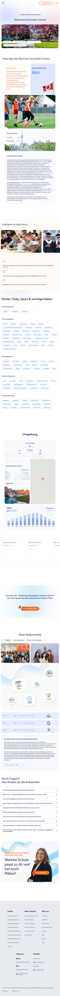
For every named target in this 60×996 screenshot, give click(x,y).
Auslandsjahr (43, 161)
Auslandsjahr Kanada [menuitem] (13, 920)
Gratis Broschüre (46, 3)
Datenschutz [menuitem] (15, 991)
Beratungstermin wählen (30, 608)
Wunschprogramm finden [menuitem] (32, 916)
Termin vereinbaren (40, 872)
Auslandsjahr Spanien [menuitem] (13, 942)
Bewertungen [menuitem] (45, 923)
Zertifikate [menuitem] (44, 920)
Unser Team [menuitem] (45, 916)
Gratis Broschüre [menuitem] (29, 920)
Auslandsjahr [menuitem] (28, 935)
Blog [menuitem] (43, 935)
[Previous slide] (53, 256)
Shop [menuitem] (43, 942)
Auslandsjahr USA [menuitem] (12, 916)
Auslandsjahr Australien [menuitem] (14, 931)
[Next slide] (57, 256)
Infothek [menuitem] (44, 931)
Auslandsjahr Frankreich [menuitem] (14, 939)
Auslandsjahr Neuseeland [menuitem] (14, 935)
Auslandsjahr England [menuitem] (13, 923)
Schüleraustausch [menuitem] (29, 931)
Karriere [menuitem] (44, 939)
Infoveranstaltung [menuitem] (29, 927)
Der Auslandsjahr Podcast (22, 974)
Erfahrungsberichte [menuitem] (47, 927)
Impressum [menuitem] (5, 991)
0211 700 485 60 (39, 962)
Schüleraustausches (47, 173)
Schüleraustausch (27, 184)
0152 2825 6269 (39, 970)
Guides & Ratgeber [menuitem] (30, 923)
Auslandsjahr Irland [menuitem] (13, 927)
